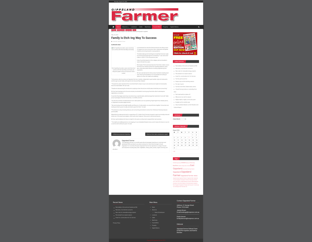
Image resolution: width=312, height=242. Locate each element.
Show (174, 184)
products (195, 183)
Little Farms (177, 181)
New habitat (182, 183)
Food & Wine (156, 27)
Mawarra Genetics (188, 181)
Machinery (148, 27)
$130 (174, 162)
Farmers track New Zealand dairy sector (186, 86)
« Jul (174, 151)
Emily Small (184, 168)
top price (191, 184)
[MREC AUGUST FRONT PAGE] (185, 43)
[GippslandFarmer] (113, 27)
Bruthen (184, 162)
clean (186, 165)
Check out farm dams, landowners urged (156, 134)
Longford (182, 181)
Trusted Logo (196, 184)
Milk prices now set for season (183, 97)
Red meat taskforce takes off (183, 94)
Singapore (177, 184)
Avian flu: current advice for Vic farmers (186, 76)
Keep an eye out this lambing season (185, 81)
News (118, 27)
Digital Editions (174, 27)
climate (188, 165)
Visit (174, 186)
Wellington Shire (178, 186)
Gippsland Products (183, 178)
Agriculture (179, 162)
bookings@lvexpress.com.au (190, 212)
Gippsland (177, 172)
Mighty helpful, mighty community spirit (185, 99)
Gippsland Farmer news (189, 176)
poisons (192, 183)
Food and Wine (121, 30)
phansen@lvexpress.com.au (190, 218)
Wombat (183, 186)
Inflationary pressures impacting (121, 134)
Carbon (179, 165)
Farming (189, 168)
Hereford (195, 179)
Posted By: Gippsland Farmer (118, 41)
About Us (124, 27)
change (182, 165)
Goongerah (178, 179)
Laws (174, 181)
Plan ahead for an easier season (184, 73)
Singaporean (181, 184)
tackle (188, 184)
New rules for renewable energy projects (186, 71)
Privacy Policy (116, 223)
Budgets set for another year (183, 102)
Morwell (193, 181)
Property (165, 27)
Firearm (192, 168)
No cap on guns (180, 84)
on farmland (187, 183)
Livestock (134, 27)
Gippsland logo (176, 178)
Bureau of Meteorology (190, 162)
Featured (114, 30)
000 (176, 162)
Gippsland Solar (190, 178)
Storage (185, 184)
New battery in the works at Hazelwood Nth (186, 66)
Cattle (140, 27)
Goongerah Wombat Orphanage (187, 179)
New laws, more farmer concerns (184, 68)
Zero (186, 186)
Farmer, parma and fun (181, 78)
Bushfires (175, 165)
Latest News (128, 30)
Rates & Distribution (160, 212)
